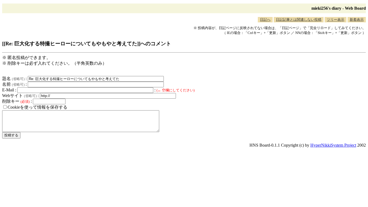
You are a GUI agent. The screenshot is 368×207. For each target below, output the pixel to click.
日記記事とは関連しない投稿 (298, 20)
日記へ (265, 20)
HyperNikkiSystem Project (333, 145)
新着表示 (357, 20)
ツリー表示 (335, 20)
